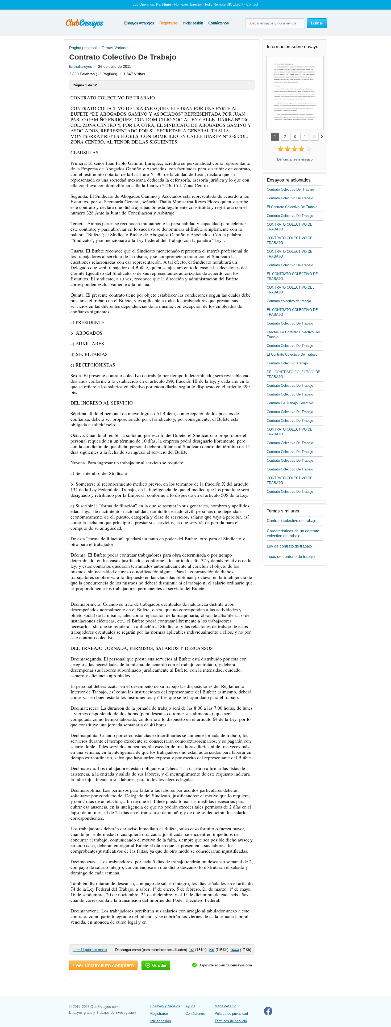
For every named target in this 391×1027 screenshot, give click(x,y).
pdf (211, 949)
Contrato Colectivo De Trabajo (290, 198)
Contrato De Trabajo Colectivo (290, 403)
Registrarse (168, 23)
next (321, 136)
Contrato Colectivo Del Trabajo (290, 189)
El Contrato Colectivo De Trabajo (292, 207)
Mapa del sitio (225, 1006)
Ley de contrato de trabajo (289, 546)
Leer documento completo (103, 965)
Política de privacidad (231, 1014)
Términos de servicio (231, 1021)
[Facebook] (268, 1014)
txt (191, 949)
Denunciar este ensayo (295, 159)
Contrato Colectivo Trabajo (287, 363)
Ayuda (190, 1006)
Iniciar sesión (192, 23)
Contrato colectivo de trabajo (289, 301)
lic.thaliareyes (80, 66)
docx (235, 949)
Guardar (159, 965)
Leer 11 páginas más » (90, 950)
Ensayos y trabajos (139, 23)
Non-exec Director (188, 4)
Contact (252, 4)
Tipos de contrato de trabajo (291, 556)
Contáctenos (218, 23)
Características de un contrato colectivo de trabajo (293, 533)
